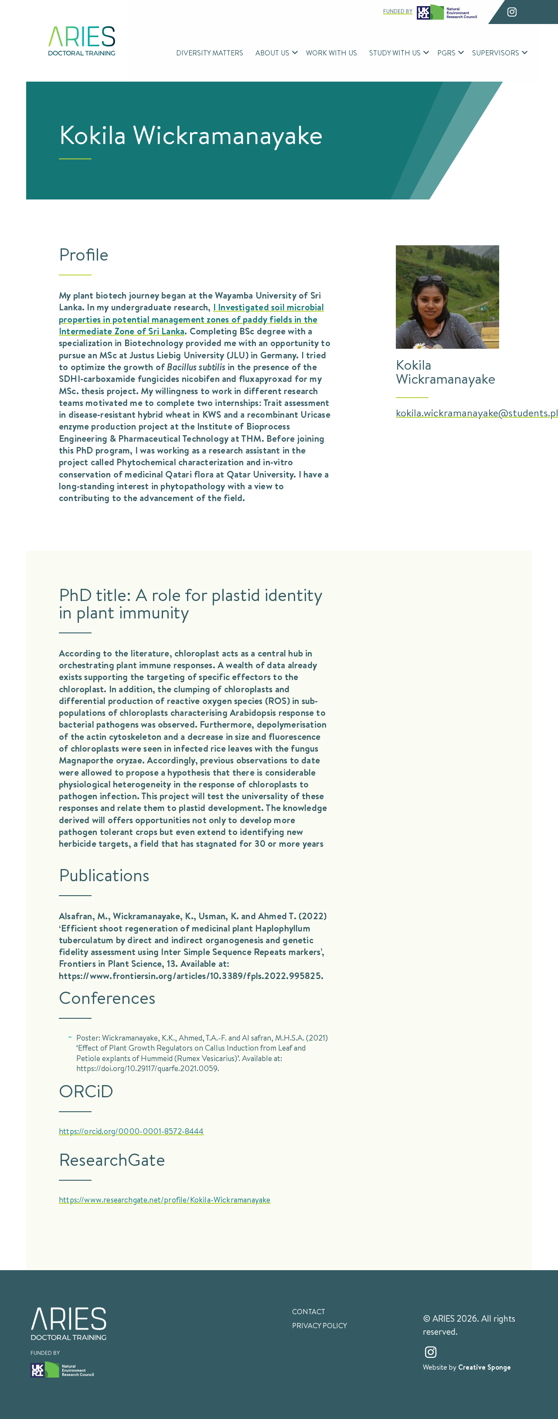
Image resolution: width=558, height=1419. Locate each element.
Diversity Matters (209, 52)
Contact (308, 1311)
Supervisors (495, 52)
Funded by (397, 11)
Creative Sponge (484, 1367)
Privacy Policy (319, 1325)
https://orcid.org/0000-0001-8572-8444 (131, 1131)
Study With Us (395, 52)
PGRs (446, 52)
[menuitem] (209, 53)
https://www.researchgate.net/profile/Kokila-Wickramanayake (164, 1199)
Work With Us (331, 52)
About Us (272, 52)
